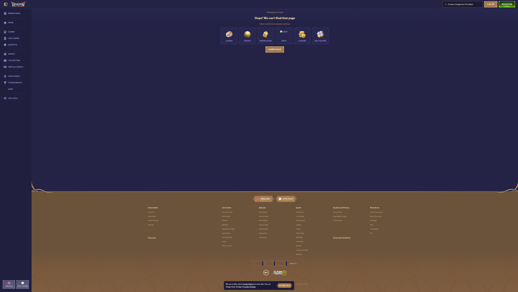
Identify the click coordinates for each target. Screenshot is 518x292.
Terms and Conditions (341, 238)
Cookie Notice (337, 220)
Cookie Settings (249, 287)
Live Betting (300, 216)
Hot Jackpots (263, 212)
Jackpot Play (263, 233)
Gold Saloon (226, 216)
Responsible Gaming (339, 216)
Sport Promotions (376, 216)
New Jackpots (263, 220)
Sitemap (150, 225)
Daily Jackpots (263, 229)
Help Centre (152, 216)
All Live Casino (227, 246)
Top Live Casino (227, 212)
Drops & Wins (263, 225)
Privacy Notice (337, 212)
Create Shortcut (153, 220)
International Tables (228, 229)
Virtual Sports (300, 220)
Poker (224, 242)
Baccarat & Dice (227, 237)
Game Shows (226, 233)
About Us (151, 212)
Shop (371, 225)
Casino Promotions (376, 212)
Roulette (225, 220)
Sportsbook (300, 212)
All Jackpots (263, 237)
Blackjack (225, 225)
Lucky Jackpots (264, 216)
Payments (152, 238)
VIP (371, 233)
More (292, 263)
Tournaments (374, 229)
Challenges (373, 220)
